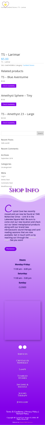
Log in (3, 176)
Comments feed (7, 183)
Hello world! (5, 143)
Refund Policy (22, 414)
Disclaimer (10, 249)
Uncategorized (6, 167)
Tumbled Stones (28, 65)
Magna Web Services (26, 422)
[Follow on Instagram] (24, 347)
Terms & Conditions (14, 412)
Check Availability (9, 86)
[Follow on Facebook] (20, 347)
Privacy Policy (31, 412)
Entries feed (5, 180)
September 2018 (7, 158)
